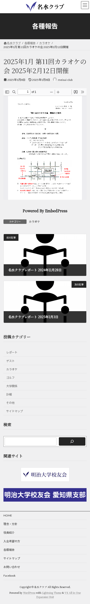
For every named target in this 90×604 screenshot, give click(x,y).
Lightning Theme (51, 592)
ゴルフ (10, 377)
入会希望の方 (11, 541)
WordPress (29, 592)
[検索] (72, 441)
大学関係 (11, 386)
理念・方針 (10, 524)
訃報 (9, 394)
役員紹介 (9, 532)
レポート (11, 352)
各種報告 (9, 550)
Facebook (9, 575)
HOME (7, 515)
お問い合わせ (11, 567)
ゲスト (10, 360)
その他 (10, 403)
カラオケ (34, 221)
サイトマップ (14, 411)
